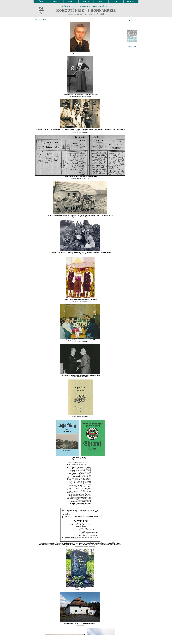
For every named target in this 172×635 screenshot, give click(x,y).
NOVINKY (56, 1)
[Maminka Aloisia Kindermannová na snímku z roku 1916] (80, 74)
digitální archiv (86, 178)
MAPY (101, 1)
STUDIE (71, 1)
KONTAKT (131, 1)
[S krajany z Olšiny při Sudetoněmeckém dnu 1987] (80, 321)
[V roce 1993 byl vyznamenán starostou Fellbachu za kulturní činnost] (80, 359)
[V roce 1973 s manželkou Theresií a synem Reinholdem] (80, 277)
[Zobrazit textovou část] (132, 35)
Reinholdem (93, 299)
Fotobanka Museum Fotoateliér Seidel (81, 96)
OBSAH (86, 1)
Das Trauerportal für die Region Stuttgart (85, 546)
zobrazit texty (132, 46)
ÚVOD (41, 1)
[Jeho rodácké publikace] (67, 437)
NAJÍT (116, 1)
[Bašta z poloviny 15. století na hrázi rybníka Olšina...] (80, 607)
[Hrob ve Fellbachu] (80, 567)
